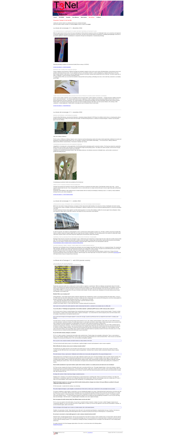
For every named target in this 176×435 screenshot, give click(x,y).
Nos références (75, 17)
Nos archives (91, 17)
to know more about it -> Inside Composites (62, 67)
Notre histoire (84, 17)
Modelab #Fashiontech (57, 424)
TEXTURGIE (61, 17)
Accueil (55, 17)
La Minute (98, 17)
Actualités (68, 17)
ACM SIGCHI (116, 252)
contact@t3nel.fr (90, 432)
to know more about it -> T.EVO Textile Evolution (63, 194)
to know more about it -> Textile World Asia (61, 105)
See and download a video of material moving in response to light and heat (68, 242)
